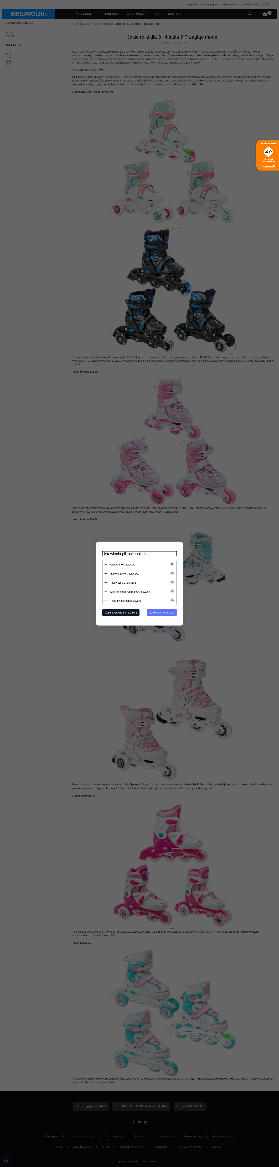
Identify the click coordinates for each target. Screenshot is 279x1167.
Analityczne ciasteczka (123, 582)
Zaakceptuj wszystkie (161, 612)
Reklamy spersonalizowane (125, 600)
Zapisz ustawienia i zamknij (121, 612)
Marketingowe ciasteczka (124, 573)
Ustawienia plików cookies (124, 553)
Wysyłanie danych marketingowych (130, 591)
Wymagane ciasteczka (122, 564)
